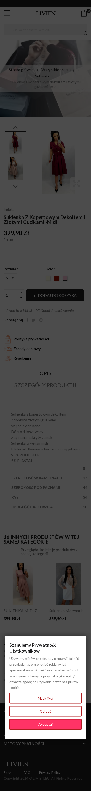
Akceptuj (45, 724)
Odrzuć (45, 711)
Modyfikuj (45, 698)
